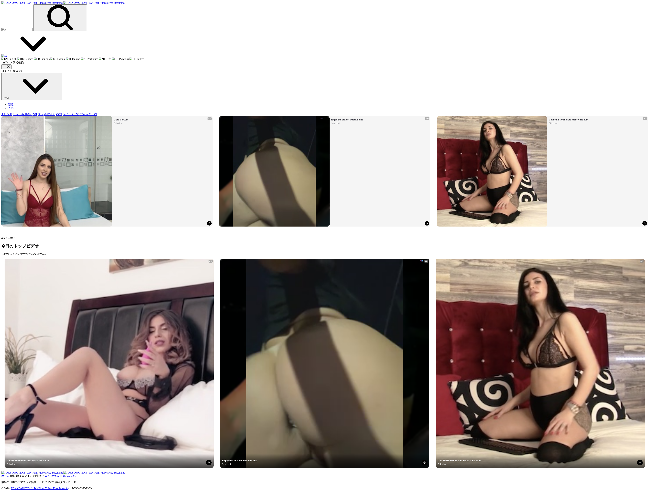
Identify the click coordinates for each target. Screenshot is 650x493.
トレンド (6, 114)
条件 (47, 475)
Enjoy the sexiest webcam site (347, 119)
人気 (11, 108)
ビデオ (6, 98)
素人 (41, 114)
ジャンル (18, 114)
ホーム (5, 475)
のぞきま (49, 114)
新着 (11, 104)
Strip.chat (118, 123)
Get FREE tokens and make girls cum (568, 119)
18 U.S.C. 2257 (68, 475)
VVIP (59, 114)
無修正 (28, 114)
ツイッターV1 (71, 114)
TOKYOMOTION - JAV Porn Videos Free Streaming (40, 488)
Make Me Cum (121, 119)
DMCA (55, 475)
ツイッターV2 (88, 114)
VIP (35, 114)
